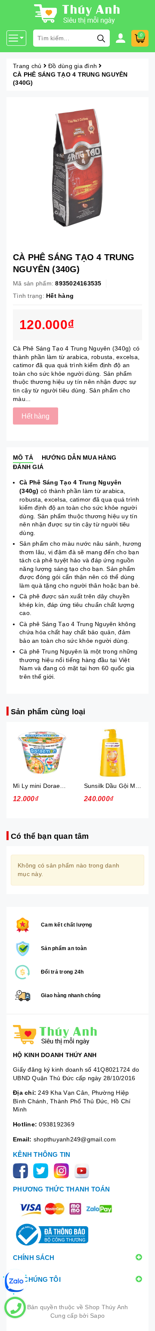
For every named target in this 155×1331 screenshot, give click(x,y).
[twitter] (42, 1170)
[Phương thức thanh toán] (66, 1208)
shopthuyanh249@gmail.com (75, 1139)
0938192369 (56, 1124)
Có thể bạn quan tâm (50, 836)
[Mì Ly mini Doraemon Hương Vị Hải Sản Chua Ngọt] (42, 753)
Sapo (97, 1315)
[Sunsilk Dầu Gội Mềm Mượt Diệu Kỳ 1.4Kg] (113, 753)
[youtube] (83, 1170)
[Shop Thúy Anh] (77, 1035)
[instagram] (63, 1170)
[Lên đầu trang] (140, 1316)
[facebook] (22, 1170)
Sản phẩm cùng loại (48, 711)
